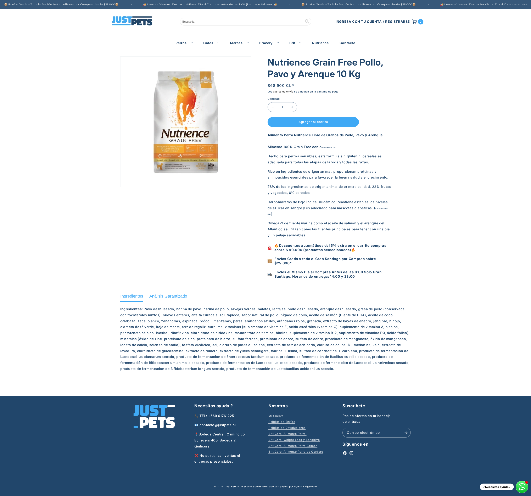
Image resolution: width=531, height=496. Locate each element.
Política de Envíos (281, 421)
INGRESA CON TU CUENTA (359, 21)
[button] (418, 21)
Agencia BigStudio (305, 486)
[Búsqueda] (307, 21)
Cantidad (274, 99)
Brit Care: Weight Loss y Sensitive (294, 439)
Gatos (208, 43)
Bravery (266, 43)
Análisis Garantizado (168, 296)
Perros (181, 43)
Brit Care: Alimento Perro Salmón (292, 445)
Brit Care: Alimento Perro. (287, 433)
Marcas (236, 43)
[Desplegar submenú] (192, 42)
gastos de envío (283, 91)
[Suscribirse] (405, 433)
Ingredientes (131, 296)
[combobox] (245, 22)
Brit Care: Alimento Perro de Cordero (295, 451)
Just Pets (231, 486)
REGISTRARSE (397, 21)
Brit (292, 43)
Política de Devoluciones (287, 427)
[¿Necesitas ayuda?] (522, 487)
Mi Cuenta (276, 415)
